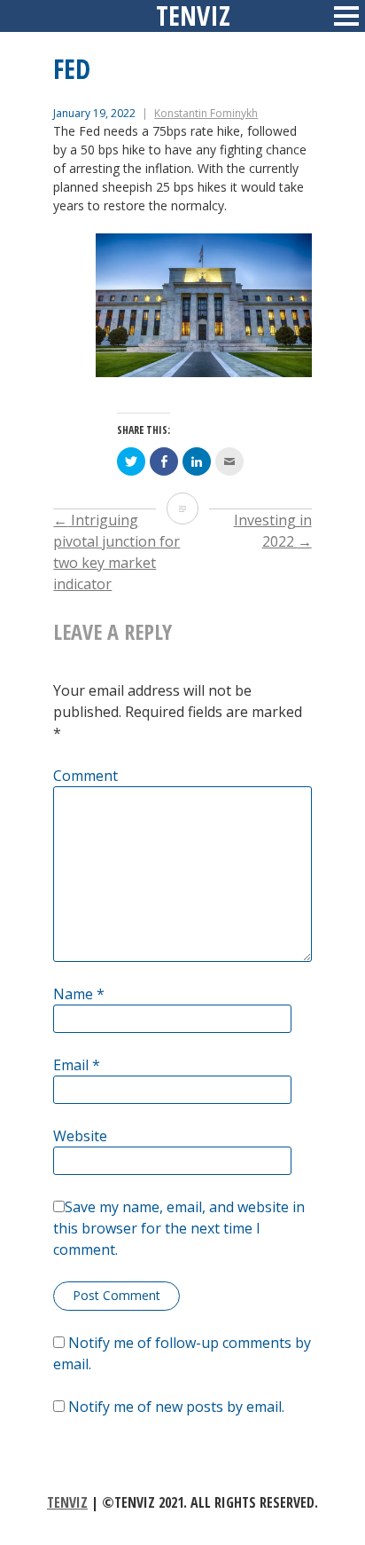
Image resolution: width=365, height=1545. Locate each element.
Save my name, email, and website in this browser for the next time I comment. (179, 1228)
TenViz (67, 1502)
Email (76, 1065)
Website (80, 1136)
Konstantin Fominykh (206, 113)
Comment (85, 775)
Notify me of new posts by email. (176, 1406)
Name (79, 994)
